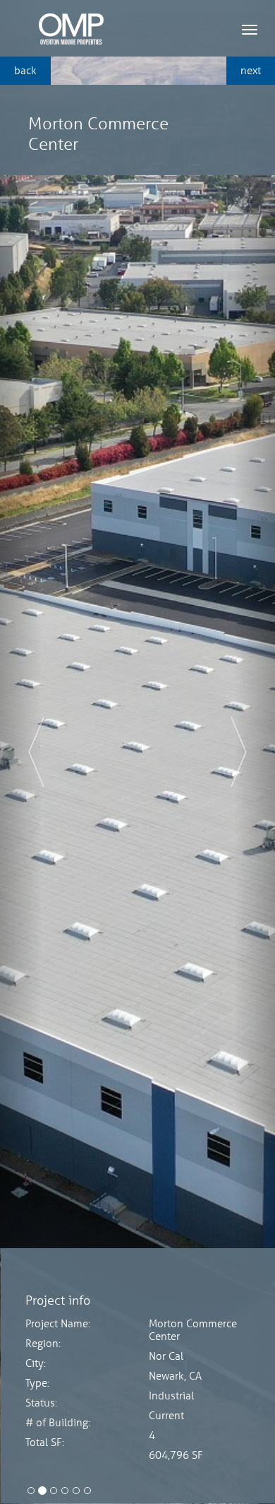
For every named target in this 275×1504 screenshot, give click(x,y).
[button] (21, 752)
